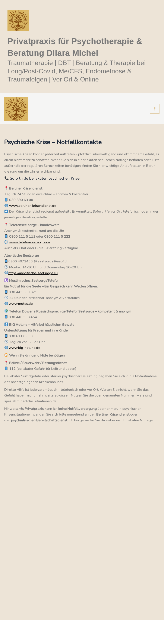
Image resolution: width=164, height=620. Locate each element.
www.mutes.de (21, 303)
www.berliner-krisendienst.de (32, 205)
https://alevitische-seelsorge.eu (33, 273)
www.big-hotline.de (24, 347)
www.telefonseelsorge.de (29, 242)
